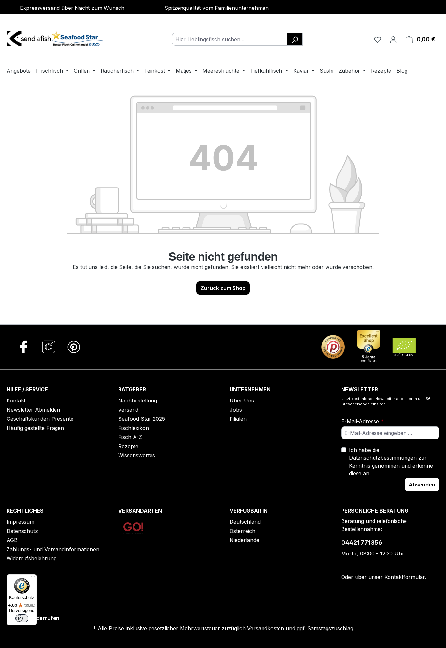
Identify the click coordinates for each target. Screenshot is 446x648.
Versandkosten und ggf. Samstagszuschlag (300, 628)
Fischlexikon (133, 428)
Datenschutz (22, 531)
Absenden (422, 484)
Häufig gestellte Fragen (35, 428)
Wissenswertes (136, 455)
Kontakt (16, 400)
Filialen (238, 419)
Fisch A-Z (130, 437)
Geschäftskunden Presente (40, 419)
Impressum (20, 522)
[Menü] (33, 578)
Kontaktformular (404, 577)
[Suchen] (295, 39)
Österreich (242, 531)
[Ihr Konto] (393, 39)
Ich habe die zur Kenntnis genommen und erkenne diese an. (391, 462)
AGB (12, 540)
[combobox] (230, 39)
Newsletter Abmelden (33, 409)
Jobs (236, 409)
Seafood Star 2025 (141, 419)
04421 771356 (361, 542)
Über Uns (242, 400)
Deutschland (245, 522)
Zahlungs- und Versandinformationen (53, 549)
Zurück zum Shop (223, 288)
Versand (128, 409)
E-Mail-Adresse (362, 421)
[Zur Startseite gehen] (55, 38)
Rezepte (128, 446)
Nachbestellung (137, 400)
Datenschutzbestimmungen (383, 457)
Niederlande (244, 540)
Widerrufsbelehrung (31, 558)
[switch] (21, 618)
